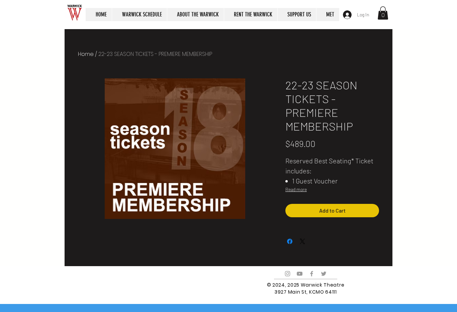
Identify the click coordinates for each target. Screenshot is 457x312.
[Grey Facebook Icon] (311, 273)
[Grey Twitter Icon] (323, 273)
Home (86, 54)
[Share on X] (302, 241)
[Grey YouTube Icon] (299, 273)
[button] (382, 12)
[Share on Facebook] (290, 241)
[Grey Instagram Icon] (287, 273)
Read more (296, 189)
